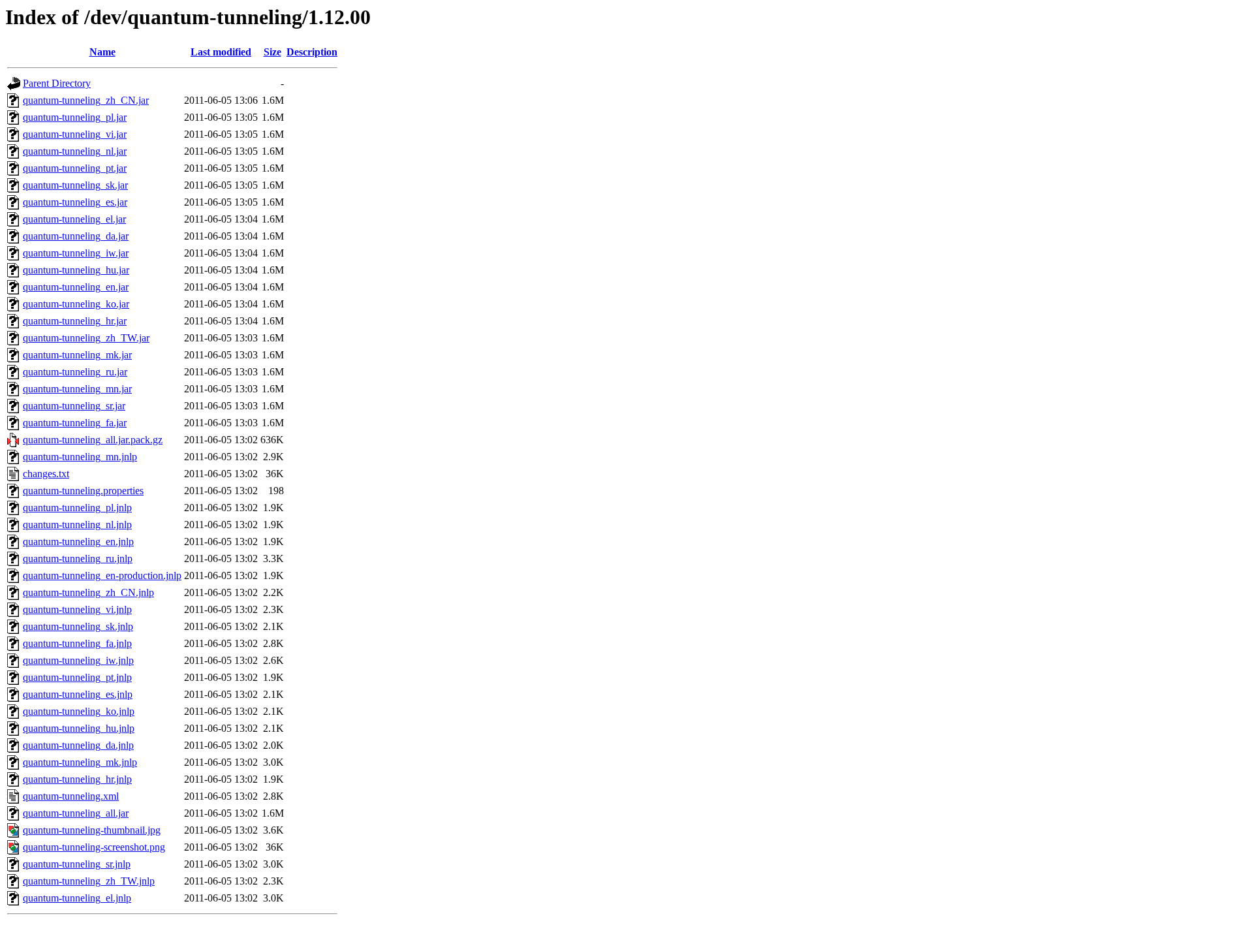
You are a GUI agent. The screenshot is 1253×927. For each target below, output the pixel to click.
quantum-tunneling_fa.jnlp (77, 643)
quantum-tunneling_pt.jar (75, 168)
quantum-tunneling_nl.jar (75, 151)
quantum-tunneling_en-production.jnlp (102, 575)
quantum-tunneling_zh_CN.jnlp (88, 592)
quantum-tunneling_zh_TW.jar (86, 337)
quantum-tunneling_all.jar (76, 813)
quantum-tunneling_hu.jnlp (78, 728)
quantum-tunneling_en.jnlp (78, 541)
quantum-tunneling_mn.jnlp (80, 456)
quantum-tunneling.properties (83, 490)
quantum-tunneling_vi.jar (75, 134)
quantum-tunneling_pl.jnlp (77, 507)
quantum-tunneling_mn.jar (77, 388)
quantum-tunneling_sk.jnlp (78, 626)
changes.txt (46, 473)
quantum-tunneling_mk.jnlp (80, 762)
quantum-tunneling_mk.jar (77, 354)
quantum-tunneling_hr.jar (75, 320)
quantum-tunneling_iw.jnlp (78, 660)
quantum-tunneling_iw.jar (76, 253)
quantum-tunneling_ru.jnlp (77, 558)
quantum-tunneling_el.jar (74, 219)
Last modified (221, 51)
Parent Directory (57, 83)
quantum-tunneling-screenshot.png (94, 847)
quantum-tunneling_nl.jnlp (77, 524)
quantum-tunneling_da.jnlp (78, 745)
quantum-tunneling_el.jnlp (77, 897)
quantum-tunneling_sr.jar (74, 405)
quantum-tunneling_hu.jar (76, 269)
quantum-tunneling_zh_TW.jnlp (89, 881)
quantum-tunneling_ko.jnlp (78, 711)
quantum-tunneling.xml (71, 796)
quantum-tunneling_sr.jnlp (77, 864)
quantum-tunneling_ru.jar (75, 371)
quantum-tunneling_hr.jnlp (77, 779)
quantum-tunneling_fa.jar (75, 422)
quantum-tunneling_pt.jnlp (77, 677)
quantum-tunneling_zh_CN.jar (86, 100)
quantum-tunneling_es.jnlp (77, 694)
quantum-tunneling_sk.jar (75, 185)
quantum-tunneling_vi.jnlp (77, 609)
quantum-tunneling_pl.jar (75, 117)
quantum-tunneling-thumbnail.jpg (92, 830)
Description (311, 51)
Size (272, 51)
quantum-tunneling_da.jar (76, 236)
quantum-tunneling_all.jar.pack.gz (92, 439)
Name (102, 51)
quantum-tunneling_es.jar (75, 202)
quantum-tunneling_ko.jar (76, 303)
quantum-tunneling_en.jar (76, 286)
